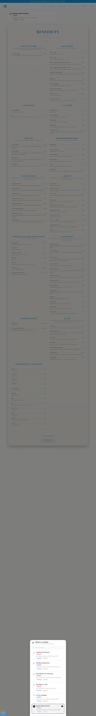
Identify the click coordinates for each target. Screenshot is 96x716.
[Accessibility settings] (3, 713)
